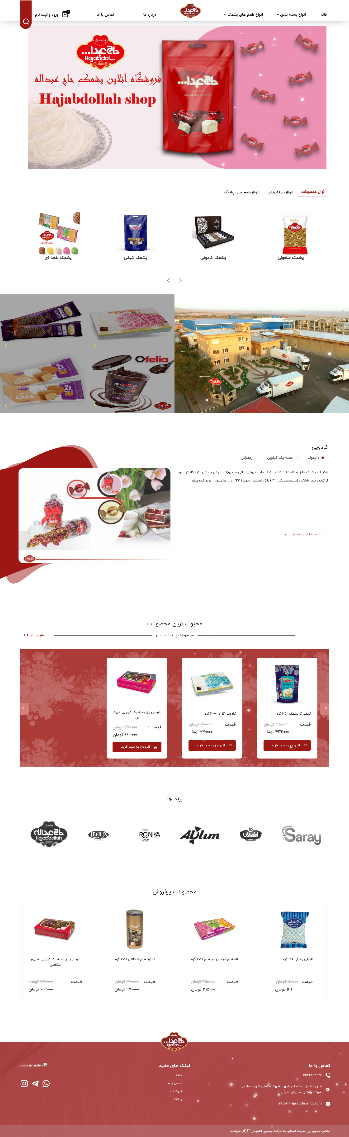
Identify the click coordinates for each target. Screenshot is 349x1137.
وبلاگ (178, 1099)
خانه (179, 1075)
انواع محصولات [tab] (313, 191)
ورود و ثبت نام (46, 14)
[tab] (315, 458)
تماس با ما (174, 1083)
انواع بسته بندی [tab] (280, 192)
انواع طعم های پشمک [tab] (241, 192)
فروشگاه (176, 1091)
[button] (180, 280)
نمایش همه (35, 635)
